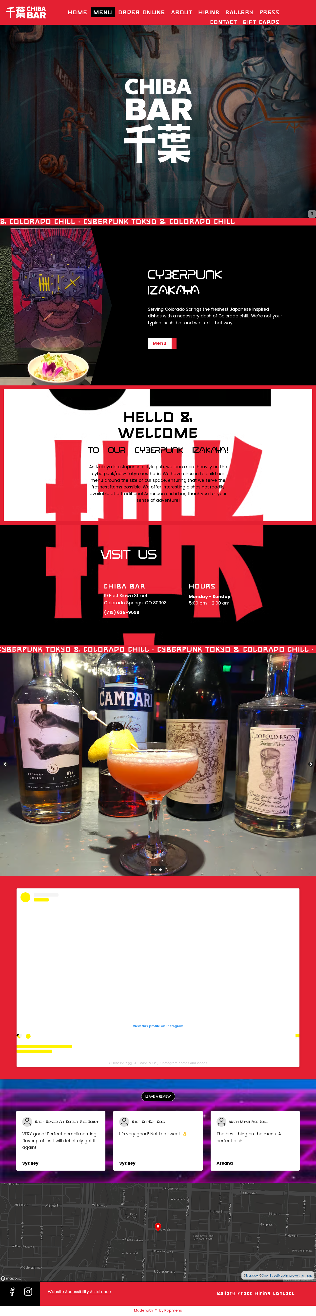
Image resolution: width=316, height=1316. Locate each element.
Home (77, 12)
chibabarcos (145, 1063)
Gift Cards (261, 22)
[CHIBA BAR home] (26, 12)
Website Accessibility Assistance (79, 1292)
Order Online (141, 12)
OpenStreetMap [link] (273, 1275)
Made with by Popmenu (91, 1310)
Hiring (208, 12)
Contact (223, 22)
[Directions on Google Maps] (158, 1232)
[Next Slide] (311, 764)
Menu (102, 12)
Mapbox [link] (252, 1275)
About (182, 12)
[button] (158, 1096)
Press (269, 12)
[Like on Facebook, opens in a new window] (11, 1298)
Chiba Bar (118, 1063)
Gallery (239, 12)
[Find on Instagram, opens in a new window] (28, 1298)
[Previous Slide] (5, 764)
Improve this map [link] (298, 1275)
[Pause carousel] (312, 214)
